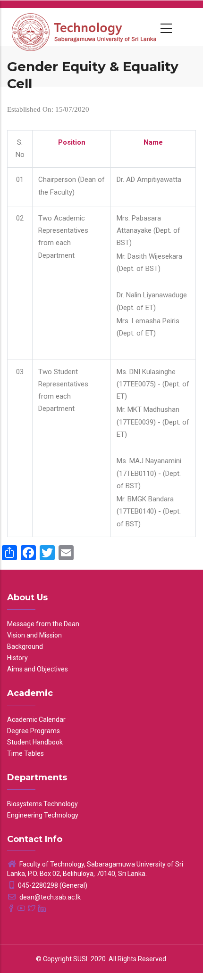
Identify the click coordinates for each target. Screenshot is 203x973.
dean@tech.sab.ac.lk (49, 897)
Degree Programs (33, 731)
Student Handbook (35, 742)
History (17, 658)
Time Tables (25, 753)
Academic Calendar (36, 719)
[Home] (85, 27)
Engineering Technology (42, 815)
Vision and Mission (34, 635)
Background (25, 646)
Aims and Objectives (37, 669)
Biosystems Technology (42, 804)
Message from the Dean (43, 624)
